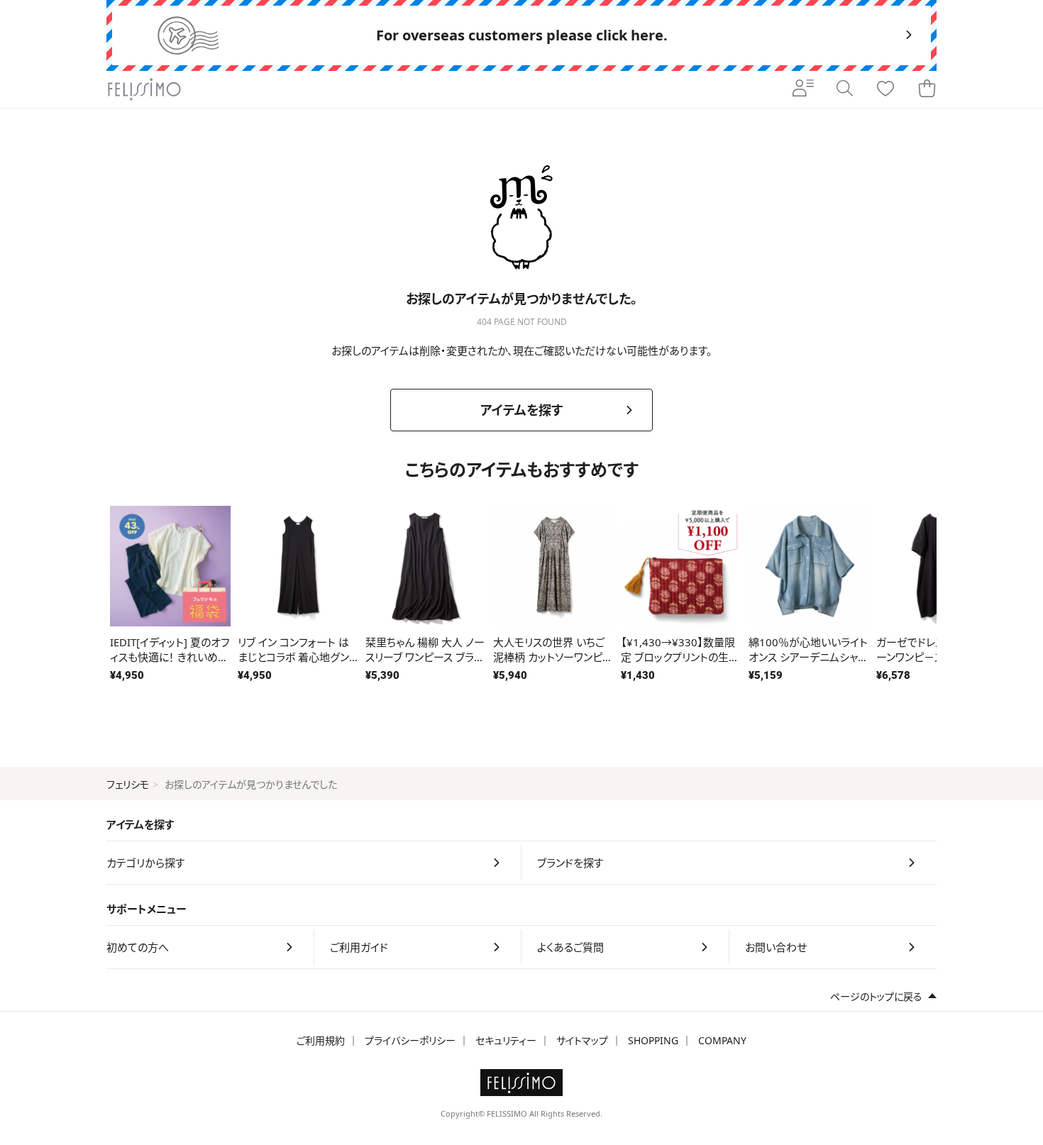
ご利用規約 (321, 1040)
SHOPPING (653, 1040)
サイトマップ (582, 1040)
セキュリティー (505, 1040)
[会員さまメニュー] (803, 89)
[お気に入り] (885, 89)
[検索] (844, 89)
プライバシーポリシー (410, 1040)
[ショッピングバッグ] (926, 89)
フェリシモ (127, 784)
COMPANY (722, 1040)
